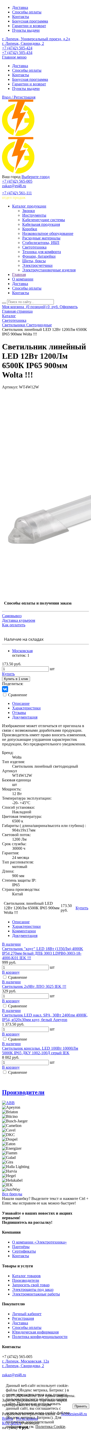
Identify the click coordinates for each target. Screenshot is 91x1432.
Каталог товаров (26, 1276)
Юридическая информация (35, 1332)
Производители (23, 1092)
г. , (25, 1361)
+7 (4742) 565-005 (17, 181)
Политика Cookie (50, 1426)
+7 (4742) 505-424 (17, 48)
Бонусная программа (30, 21)
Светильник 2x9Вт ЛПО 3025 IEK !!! (34, 986)
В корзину (11, 972)
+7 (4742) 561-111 (17, 193)
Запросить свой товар (31, 1285)
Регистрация (23, 1318)
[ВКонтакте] (5, 689)
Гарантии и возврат (29, 26)
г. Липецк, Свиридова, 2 (23, 43)
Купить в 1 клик (16, 679)
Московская (22, 651)
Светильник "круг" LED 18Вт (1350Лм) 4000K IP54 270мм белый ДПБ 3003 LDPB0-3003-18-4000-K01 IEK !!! (42, 953)
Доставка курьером (18, 620)
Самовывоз (11, 616)
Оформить (69, 307)
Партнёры (21, 1247)
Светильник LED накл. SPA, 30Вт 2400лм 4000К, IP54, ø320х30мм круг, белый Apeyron (45, 1017)
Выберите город (35, 177)
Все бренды (12, 1194)
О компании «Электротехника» (39, 1242)
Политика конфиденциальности (39, 1336)
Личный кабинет (26, 1314)
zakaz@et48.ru (14, 186)
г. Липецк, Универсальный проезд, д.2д (36, 39)
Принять (81, 1406)
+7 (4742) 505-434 (17, 52)
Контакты (20, 16)
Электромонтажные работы (36, 1294)
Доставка (20, 7)
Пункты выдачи (26, 30)
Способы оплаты (26, 12)
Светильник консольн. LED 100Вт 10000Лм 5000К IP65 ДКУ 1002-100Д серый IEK (40, 1050)
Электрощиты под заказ (32, 1289)
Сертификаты (24, 1251)
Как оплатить (13, 625)
